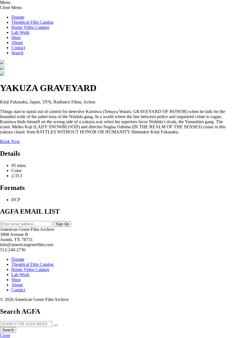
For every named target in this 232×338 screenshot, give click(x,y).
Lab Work (20, 32)
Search (8, 330)
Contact (18, 47)
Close (5, 335)
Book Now (10, 141)
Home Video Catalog (30, 27)
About (17, 42)
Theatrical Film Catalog (32, 22)
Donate (17, 17)
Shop (16, 37)
